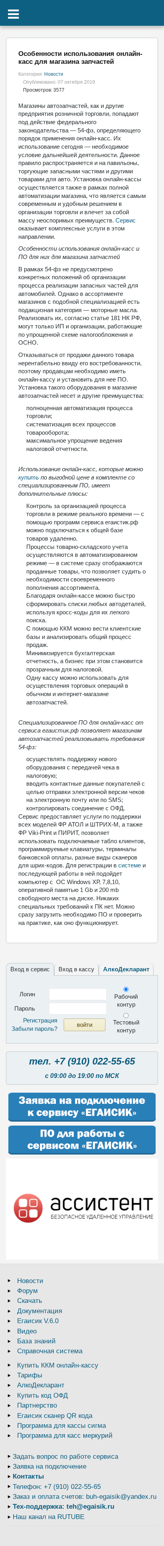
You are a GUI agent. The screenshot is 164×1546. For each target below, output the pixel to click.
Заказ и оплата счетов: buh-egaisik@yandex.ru (84, 1496)
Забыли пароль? (34, 1028)
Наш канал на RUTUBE (48, 1517)
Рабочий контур (126, 1000)
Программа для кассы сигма (61, 1425)
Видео (27, 1331)
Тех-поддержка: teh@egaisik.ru (63, 1506)
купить (28, 477)
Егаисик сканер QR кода (54, 1415)
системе (129, 865)
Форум (27, 1291)
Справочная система (49, 1351)
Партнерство (37, 1405)
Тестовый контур (126, 1026)
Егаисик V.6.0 (38, 1321)
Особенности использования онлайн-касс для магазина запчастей (80, 57)
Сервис (125, 220)
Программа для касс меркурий (65, 1435)
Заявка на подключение (49, 1466)
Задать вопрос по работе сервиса (65, 1456)
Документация (39, 1311)
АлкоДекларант (126, 969)
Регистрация (40, 1020)
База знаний (36, 1341)
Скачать (29, 1300)
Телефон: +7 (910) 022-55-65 (57, 1486)
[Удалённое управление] (82, 1209)
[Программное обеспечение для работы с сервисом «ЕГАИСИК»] (82, 1140)
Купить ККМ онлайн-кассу (57, 1365)
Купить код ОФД (42, 1395)
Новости (53, 74)
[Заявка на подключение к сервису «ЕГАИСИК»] (82, 1107)
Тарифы (29, 1375)
